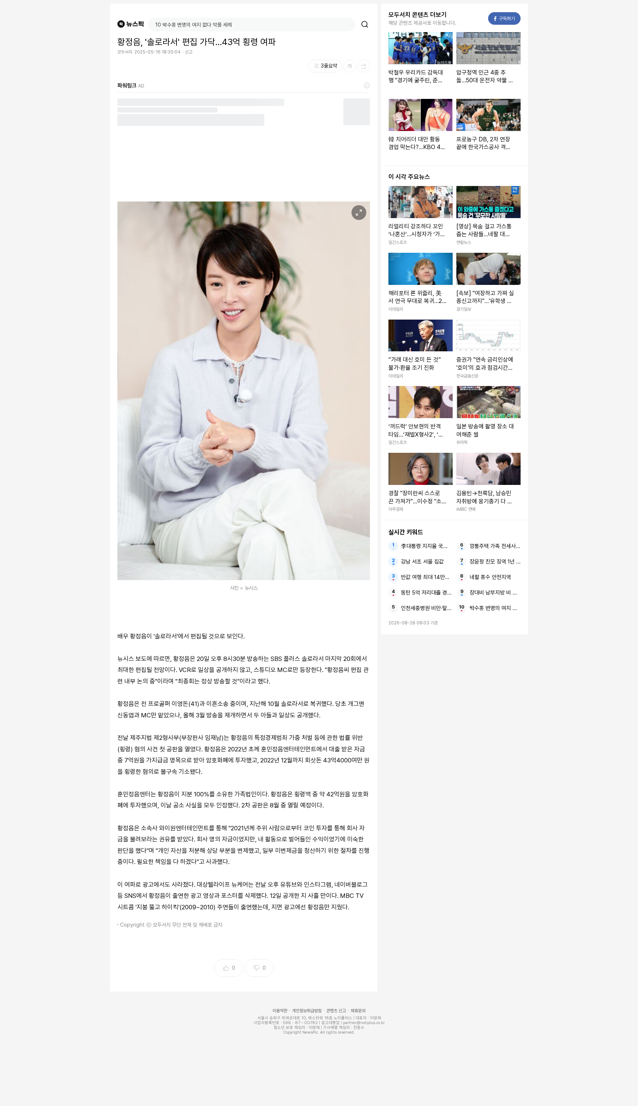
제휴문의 (358, 1010)
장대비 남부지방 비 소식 (495, 592)
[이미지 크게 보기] (358, 212)
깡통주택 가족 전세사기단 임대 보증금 (495, 546)
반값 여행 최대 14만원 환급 (426, 577)
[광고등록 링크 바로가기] (367, 86)
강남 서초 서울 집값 (422, 561)
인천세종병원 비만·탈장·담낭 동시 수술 (426, 608)
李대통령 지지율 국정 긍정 (426, 546)
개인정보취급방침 (307, 1010)
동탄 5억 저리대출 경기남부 (426, 592)
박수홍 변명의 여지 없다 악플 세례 (495, 608)
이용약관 (279, 1010)
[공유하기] (363, 66)
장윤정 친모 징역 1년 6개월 (495, 561)
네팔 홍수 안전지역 (490, 577)
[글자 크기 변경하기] (349, 66)
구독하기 (504, 18)
